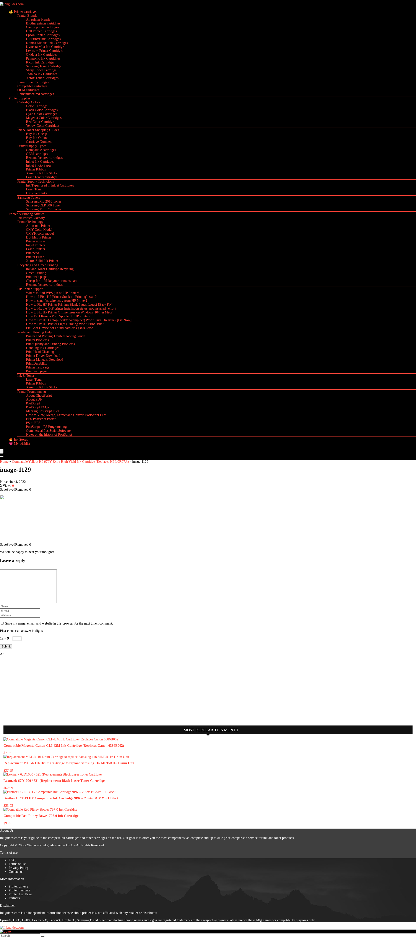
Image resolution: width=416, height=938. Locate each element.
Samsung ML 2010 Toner (43, 201)
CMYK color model (40, 233)
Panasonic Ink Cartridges (43, 58)
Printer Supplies (19, 98)
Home (4, 461)
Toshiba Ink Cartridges (41, 74)
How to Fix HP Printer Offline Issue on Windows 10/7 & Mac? (69, 312)
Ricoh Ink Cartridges (40, 62)
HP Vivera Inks (36, 193)
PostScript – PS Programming (46, 426)
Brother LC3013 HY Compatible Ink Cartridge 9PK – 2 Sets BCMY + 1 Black (61, 798)
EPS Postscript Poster (40, 419)
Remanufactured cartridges (35, 94)
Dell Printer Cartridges (41, 31)
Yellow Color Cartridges (42, 125)
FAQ (12, 860)
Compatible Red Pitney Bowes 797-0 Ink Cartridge (40, 816)
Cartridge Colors (28, 102)
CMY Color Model (39, 229)
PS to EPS (33, 423)
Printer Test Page (37, 367)
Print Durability (36, 363)
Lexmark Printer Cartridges (44, 50)
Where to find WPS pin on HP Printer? (52, 293)
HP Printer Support (30, 289)
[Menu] (1, 451)
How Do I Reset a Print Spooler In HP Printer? (58, 316)
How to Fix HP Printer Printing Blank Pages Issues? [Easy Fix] (69, 304)
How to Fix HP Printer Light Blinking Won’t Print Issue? (65, 324)
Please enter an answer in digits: (22, 631)
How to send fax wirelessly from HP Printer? (56, 300)
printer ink (89, 913)
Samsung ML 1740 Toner (43, 209)
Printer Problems (37, 340)
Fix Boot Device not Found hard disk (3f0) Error (59, 328)
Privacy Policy (19, 868)
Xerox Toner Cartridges (42, 78)
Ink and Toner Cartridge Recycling (50, 269)
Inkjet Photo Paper (38, 165)
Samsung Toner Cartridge (43, 66)
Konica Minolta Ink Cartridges (47, 43)
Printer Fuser (35, 257)
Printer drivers (18, 886)
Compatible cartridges (32, 86)
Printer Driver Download (43, 355)
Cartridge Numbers (39, 141)
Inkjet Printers (35, 245)
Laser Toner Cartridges (33, 82)
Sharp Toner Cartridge (41, 70)
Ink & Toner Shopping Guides (38, 130)
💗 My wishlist (19, 443)
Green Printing (36, 273)
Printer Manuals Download (44, 359)
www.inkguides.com (48, 845)
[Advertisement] (32, 688)
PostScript (33, 403)
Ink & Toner (25, 375)
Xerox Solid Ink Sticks (41, 173)
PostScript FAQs (37, 407)
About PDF (34, 399)
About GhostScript (39, 395)
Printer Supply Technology (35, 181)
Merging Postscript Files (42, 411)
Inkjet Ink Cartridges (40, 161)
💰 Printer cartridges (23, 11)
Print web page (36, 277)
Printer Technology (30, 222)
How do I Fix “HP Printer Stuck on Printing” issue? (61, 297)
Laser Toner (34, 189)
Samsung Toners (28, 197)
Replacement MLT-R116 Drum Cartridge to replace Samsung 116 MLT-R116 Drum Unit (68, 763)
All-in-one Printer (38, 225)
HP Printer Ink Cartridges (43, 39)
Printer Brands (27, 15)
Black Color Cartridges (42, 110)
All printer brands (38, 19)
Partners (14, 898)
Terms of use (17, 864)
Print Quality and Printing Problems (50, 344)
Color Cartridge (36, 106)
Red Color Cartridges (40, 121)
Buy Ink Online (36, 138)
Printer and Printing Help (34, 332)
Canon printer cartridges (42, 27)
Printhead (32, 253)
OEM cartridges (28, 90)
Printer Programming (31, 391)
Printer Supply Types (31, 146)
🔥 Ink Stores (18, 439)
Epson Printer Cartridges (43, 35)
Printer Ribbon (36, 169)
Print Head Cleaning (40, 352)
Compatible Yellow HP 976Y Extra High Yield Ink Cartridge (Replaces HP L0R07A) (70, 461)
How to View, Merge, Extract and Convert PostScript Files (66, 415)
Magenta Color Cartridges (44, 118)
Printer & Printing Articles (26, 214)
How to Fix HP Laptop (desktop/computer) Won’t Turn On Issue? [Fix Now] (79, 320)
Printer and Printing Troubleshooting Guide (55, 336)
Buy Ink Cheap (36, 134)
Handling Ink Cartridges (42, 348)
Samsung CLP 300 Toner (43, 205)
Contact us (16, 871)
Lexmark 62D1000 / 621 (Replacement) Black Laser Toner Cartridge (54, 780)
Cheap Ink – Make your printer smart (51, 280)
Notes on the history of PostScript (49, 434)
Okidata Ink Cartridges (41, 54)
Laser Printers (35, 249)
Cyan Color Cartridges (41, 114)
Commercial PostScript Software (48, 430)
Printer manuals (19, 890)
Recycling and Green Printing (37, 265)
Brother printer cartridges (43, 23)
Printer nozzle (35, 241)
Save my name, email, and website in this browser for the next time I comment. (59, 623)
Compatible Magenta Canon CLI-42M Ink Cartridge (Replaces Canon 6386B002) (63, 745)
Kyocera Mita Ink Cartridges (45, 47)
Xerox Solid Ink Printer (42, 261)
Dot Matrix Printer (38, 237)
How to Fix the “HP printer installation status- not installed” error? (71, 308)
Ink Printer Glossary (31, 218)
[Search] (1, 456)
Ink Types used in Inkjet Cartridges (50, 185)
